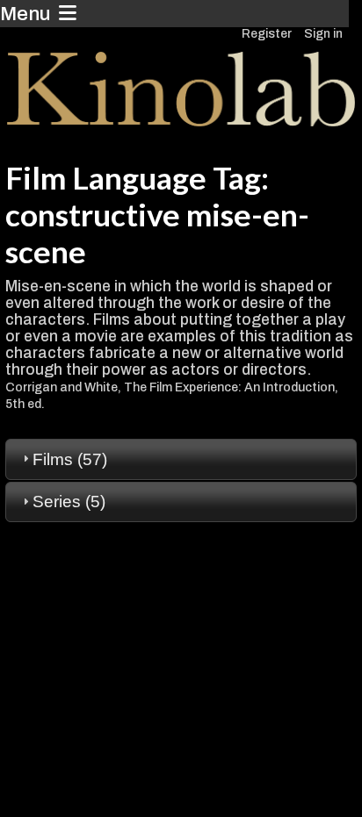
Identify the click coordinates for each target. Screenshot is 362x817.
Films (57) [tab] (70, 459)
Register (267, 33)
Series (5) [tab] (69, 501)
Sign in (323, 33)
